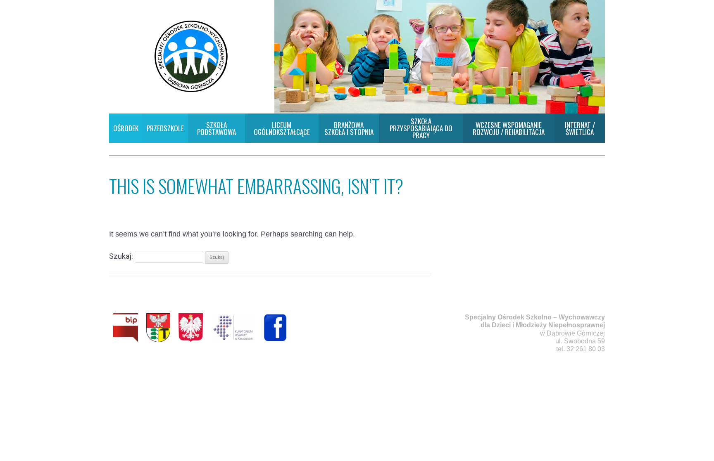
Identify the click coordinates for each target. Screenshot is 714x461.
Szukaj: (121, 256)
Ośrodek (125, 128)
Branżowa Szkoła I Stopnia (349, 128)
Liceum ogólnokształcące (282, 128)
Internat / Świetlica (580, 128)
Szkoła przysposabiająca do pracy (421, 128)
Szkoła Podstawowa (216, 128)
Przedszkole (165, 128)
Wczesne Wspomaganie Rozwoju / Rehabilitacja (509, 128)
